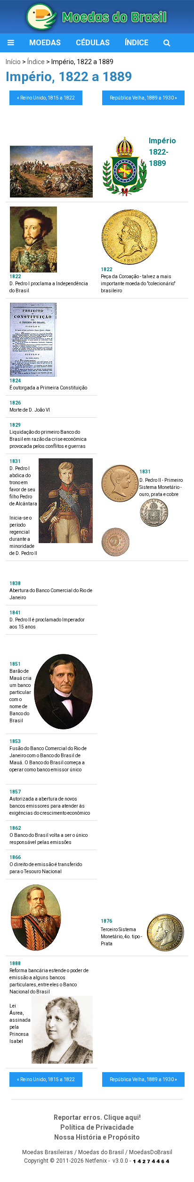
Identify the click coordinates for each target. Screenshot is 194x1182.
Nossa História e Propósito (97, 1137)
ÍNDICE (136, 42)
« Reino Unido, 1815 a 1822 (46, 97)
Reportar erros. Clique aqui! (97, 1117)
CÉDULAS (93, 42)
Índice (36, 62)
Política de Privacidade (97, 1127)
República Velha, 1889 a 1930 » (143, 97)
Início (13, 62)
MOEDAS (45, 42)
